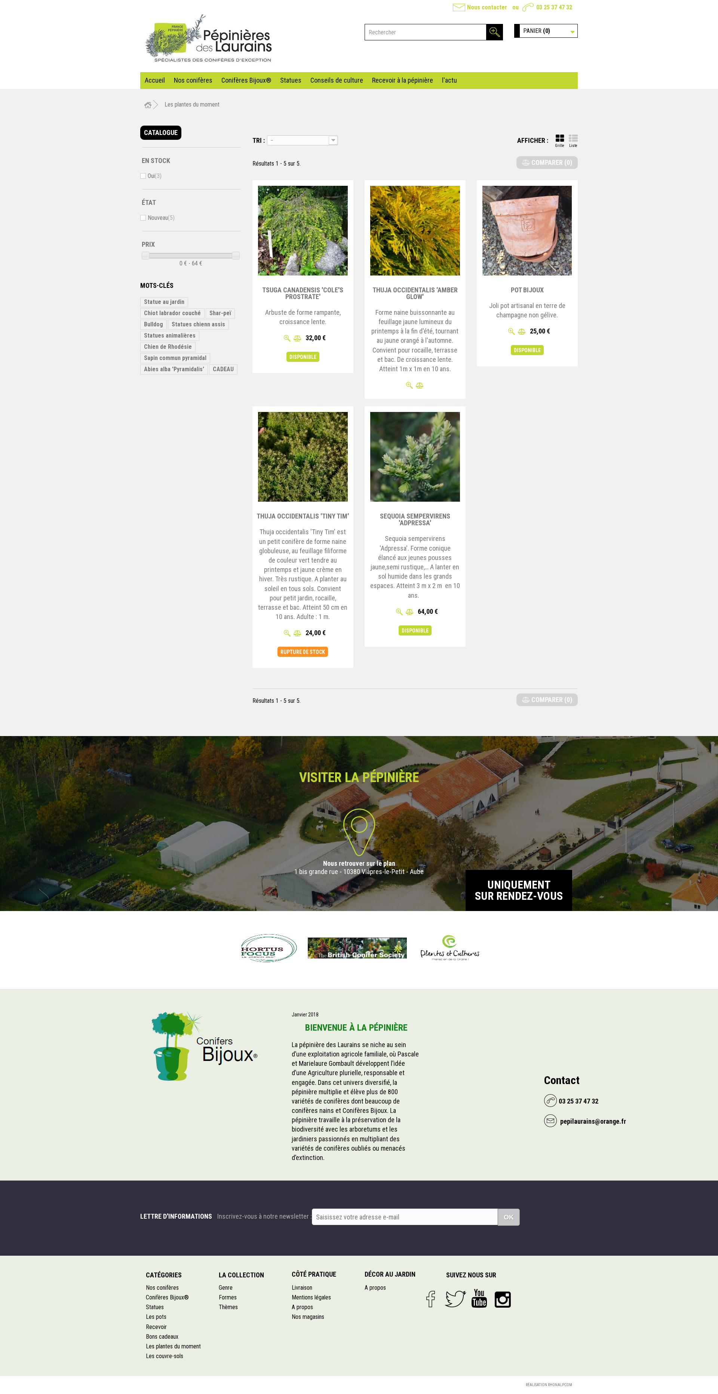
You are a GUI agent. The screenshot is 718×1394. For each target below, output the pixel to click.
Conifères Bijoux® (246, 80)
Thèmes (228, 1307)
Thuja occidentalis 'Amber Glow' (415, 293)
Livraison (302, 1287)
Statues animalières (170, 335)
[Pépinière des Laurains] (209, 39)
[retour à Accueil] (148, 105)
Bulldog (153, 324)
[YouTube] (483, 1301)
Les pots (156, 1316)
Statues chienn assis (198, 324)
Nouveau (161, 217)
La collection (241, 1275)
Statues (290, 80)
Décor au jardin (390, 1274)
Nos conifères (193, 80)
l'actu (449, 80)
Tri (257, 140)
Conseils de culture (336, 80)
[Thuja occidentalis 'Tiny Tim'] (303, 457)
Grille (559, 145)
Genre (226, 1287)
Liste (573, 145)
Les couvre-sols (164, 1356)
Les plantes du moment (173, 1346)
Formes (228, 1297)
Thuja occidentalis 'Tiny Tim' (303, 516)
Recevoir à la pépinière (402, 80)
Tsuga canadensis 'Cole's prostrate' (302, 293)
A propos (302, 1307)
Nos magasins (308, 1316)
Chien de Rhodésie (168, 346)
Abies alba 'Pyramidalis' (174, 369)
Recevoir (156, 1326)
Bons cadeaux (162, 1336)
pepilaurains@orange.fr (592, 1121)
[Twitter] (458, 1301)
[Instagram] (505, 1301)
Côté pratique (314, 1274)
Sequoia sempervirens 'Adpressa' (415, 519)
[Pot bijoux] (527, 231)
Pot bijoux (527, 290)
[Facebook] (435, 1301)
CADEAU (223, 369)
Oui (155, 175)
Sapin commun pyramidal (175, 357)
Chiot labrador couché (172, 313)
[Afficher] (287, 339)
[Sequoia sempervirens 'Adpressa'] (415, 457)
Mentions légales (311, 1297)
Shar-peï (220, 313)
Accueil (155, 80)
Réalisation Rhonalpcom (549, 1385)
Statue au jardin (164, 301)
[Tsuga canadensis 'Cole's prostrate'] (303, 231)
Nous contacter (487, 7)
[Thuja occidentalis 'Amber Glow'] (415, 231)
